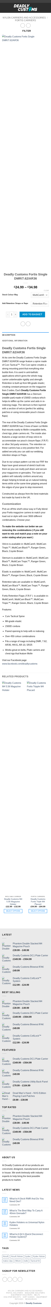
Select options (13, 911)
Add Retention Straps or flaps (15, 303)
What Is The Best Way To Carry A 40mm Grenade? (25, 1211)
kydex (28, 1256)
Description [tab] (8, 335)
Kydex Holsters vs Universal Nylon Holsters (26, 1223)
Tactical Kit (35, 1261)
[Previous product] (28, 25)
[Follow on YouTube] (20, 1279)
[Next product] (22, 25)
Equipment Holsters (21, 1295)
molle (26, 1261)
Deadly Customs (34, 1303)
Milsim (18, 1261)
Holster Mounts (12, 1297)
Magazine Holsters (35, 1293)
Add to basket (32, 314)
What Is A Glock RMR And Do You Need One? (26, 1200)
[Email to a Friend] (28, 323)
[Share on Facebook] (23, 323)
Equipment (42, 1297)
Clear (46, 290)
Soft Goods (29, 1297)
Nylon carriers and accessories (24, 17)
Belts (37, 1295)
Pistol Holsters (14, 1293)
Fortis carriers (25, 20)
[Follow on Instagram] (10, 1279)
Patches (19, 1299)
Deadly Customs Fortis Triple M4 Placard (38, 901)
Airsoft (5, 1256)
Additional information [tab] (14, 341)
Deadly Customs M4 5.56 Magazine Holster (13, 901)
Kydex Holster (39, 1256)
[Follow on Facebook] (4, 1279)
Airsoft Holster (17, 1256)
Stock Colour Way (10, 295)
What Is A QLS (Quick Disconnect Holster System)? (26, 1235)
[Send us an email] (15, 1279)
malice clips (8, 1261)
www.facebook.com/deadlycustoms (19, 664)
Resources (31, 1299)
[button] (4, 7)
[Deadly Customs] (25, 7)
